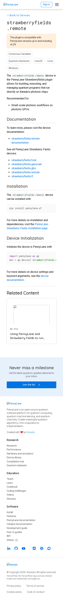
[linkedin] (9, 548)
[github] (16, 548)
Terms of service (35, 586)
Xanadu (31, 432)
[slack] (42, 548)
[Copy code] (52, 207)
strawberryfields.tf (22, 176)
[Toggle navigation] (57, 4)
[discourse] (49, 548)
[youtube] (24, 548)
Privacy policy (14, 586)
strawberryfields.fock (23, 160)
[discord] (34, 548)
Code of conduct (36, 592)
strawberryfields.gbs (23, 168)
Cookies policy (14, 592)
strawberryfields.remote (25, 172)
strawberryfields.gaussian (26, 164)
